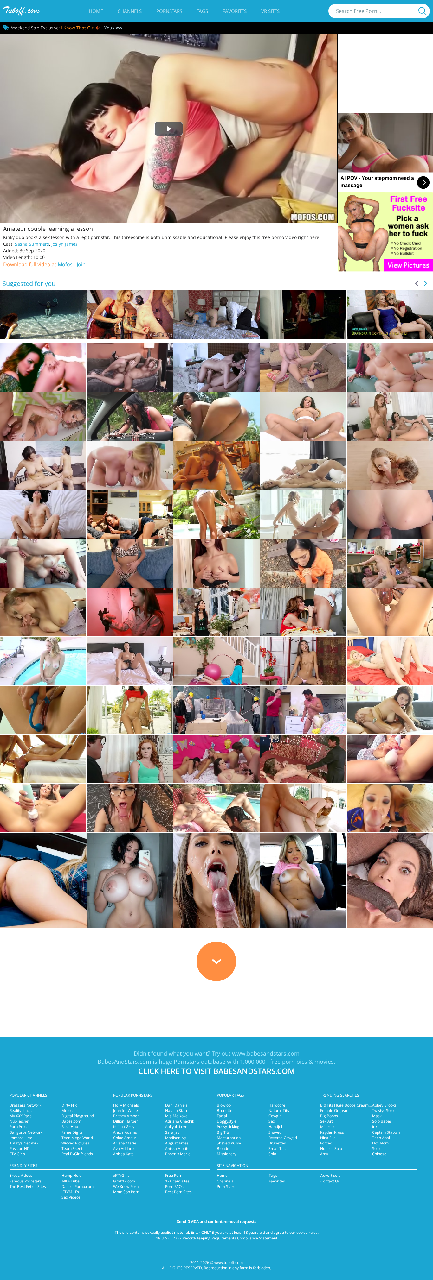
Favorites (235, 11)
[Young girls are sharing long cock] (390, 465)
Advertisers (330, 1175)
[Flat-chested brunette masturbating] (130, 661)
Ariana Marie (124, 1143)
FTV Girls (17, 1154)
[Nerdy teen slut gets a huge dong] (130, 808)
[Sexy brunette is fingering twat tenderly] (130, 563)
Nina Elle (328, 1137)
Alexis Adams (125, 1132)
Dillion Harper (125, 1121)
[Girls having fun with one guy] (390, 416)
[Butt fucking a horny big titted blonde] (43, 563)
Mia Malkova (176, 1116)
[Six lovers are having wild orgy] (216, 759)
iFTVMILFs (70, 1192)
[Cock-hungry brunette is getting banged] (216, 612)
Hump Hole (71, 1175)
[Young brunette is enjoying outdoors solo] (130, 710)
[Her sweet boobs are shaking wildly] (390, 710)
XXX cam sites (177, 1181)
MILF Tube (70, 1181)
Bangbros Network (26, 1132)
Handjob (275, 1126)
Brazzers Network (25, 1105)
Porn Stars (226, 1186)
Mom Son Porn (126, 1192)
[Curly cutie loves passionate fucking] (303, 465)
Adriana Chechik (179, 1121)
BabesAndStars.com (124, 1061)
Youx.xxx (113, 28)
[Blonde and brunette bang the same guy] (216, 367)
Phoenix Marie (178, 1154)
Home (96, 11)
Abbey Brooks (384, 1105)
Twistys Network (24, 1143)
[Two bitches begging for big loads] (43, 465)
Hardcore (276, 1105)
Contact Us (330, 1181)
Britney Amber (126, 1116)
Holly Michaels (126, 1105)
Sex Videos (71, 1197)
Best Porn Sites (178, 1192)
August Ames (177, 1143)
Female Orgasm (334, 1110)
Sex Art (326, 1121)
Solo (272, 1154)
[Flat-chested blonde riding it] (303, 514)
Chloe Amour (124, 1137)
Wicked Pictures (75, 1143)
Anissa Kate (123, 1154)
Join (81, 264)
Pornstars (169, 11)
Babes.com (71, 1121)
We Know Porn (126, 1186)
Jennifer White (125, 1110)
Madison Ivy (175, 1137)
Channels (130, 11)
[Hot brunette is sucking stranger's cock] (303, 563)
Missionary (226, 1154)
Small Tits (277, 1148)
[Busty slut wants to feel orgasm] (216, 465)
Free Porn (173, 1175)
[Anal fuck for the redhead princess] (303, 808)
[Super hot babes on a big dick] (390, 808)
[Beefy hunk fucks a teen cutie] (43, 759)
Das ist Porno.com (77, 1186)
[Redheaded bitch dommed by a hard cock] (390, 367)
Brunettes (277, 1143)
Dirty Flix (69, 1105)
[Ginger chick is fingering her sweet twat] (216, 563)
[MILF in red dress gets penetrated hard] (303, 612)
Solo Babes (382, 1121)
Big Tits (223, 1132)
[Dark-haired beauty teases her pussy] (390, 612)
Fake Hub (69, 1126)
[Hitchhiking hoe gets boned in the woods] (130, 416)
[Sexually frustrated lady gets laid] (303, 416)
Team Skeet (71, 1148)
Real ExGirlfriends (77, 1154)
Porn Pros (18, 1126)
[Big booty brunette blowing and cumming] (43, 808)
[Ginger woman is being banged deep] (130, 759)
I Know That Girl (81, 28)
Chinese (379, 1154)
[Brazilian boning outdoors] (216, 416)
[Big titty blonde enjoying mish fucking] (130, 367)
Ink (374, 1126)
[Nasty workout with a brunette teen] (216, 661)
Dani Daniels (176, 1105)
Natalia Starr (176, 1110)
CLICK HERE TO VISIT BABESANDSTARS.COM (216, 1071)
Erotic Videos (21, 1175)
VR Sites (270, 11)
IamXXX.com (124, 1181)
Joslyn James (64, 244)
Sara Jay (172, 1132)
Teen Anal (381, 1137)
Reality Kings (21, 1110)
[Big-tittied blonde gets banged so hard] (43, 612)
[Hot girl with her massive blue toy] (43, 710)
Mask (377, 1116)
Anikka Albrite (177, 1148)
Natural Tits (278, 1110)
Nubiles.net (19, 1121)
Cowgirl (275, 1116)
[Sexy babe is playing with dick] (130, 612)
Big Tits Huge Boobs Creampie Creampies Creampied (367, 1105)
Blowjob (224, 1105)
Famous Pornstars (26, 1181)
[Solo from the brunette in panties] (303, 661)
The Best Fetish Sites (28, 1186)
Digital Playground (77, 1116)
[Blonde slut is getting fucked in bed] (303, 710)
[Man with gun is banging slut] (303, 759)
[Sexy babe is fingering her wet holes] (43, 661)
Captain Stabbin (386, 1132)
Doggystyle (226, 1121)
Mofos (65, 264)
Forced (326, 1143)
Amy (324, 1154)
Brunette (224, 1110)
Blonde (223, 1148)
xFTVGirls (121, 1175)
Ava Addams (124, 1148)
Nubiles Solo (331, 1148)
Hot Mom (380, 1143)
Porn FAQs (174, 1186)
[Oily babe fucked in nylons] (43, 416)
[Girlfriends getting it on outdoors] (216, 808)
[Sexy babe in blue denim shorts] (130, 514)
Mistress (327, 1126)
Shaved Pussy (229, 1143)
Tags (202, 11)
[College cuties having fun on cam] (390, 563)
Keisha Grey (123, 1126)
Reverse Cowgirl (282, 1137)
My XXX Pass (21, 1116)
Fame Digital (72, 1132)
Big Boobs (329, 1116)
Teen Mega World (77, 1137)
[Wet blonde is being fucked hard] (216, 514)
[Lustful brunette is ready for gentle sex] (390, 514)
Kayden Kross (332, 1132)
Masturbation (229, 1137)
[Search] (422, 11)
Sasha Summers (32, 244)
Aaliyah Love (176, 1126)
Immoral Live (21, 1137)
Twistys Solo (383, 1110)
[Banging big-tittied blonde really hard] (216, 710)
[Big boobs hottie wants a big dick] (130, 465)
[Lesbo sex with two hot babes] (43, 367)
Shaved (274, 1132)
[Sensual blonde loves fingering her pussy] (390, 661)
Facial (222, 1116)
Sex (271, 1121)
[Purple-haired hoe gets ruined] (303, 367)
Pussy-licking (228, 1126)
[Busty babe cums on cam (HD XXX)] (390, 759)
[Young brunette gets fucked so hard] (43, 514)
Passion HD (20, 1148)
